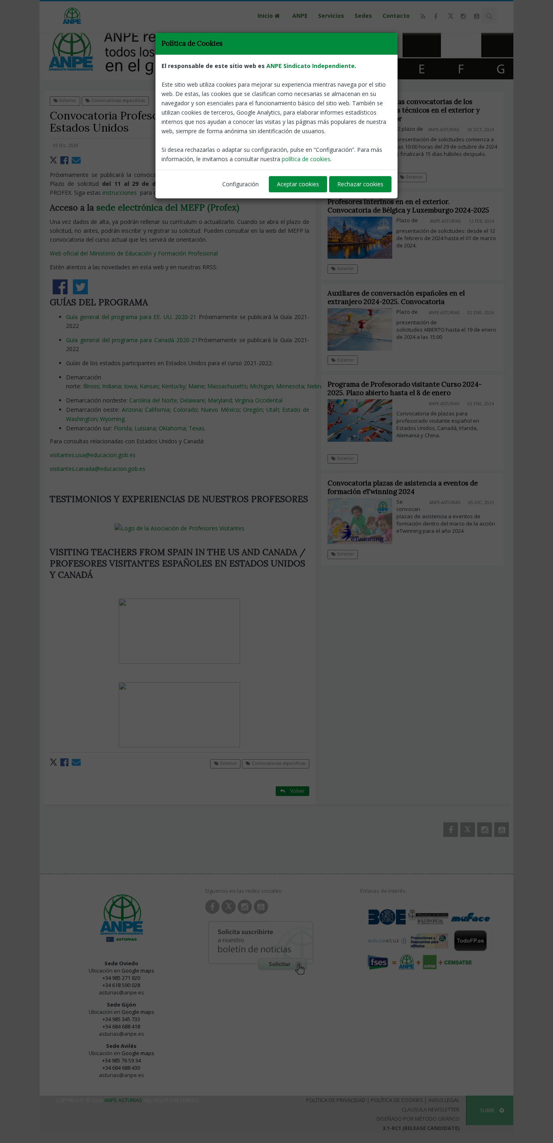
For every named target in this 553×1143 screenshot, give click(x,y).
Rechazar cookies (360, 184)
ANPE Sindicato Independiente (310, 66)
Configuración (240, 184)
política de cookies (306, 159)
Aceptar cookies (298, 184)
